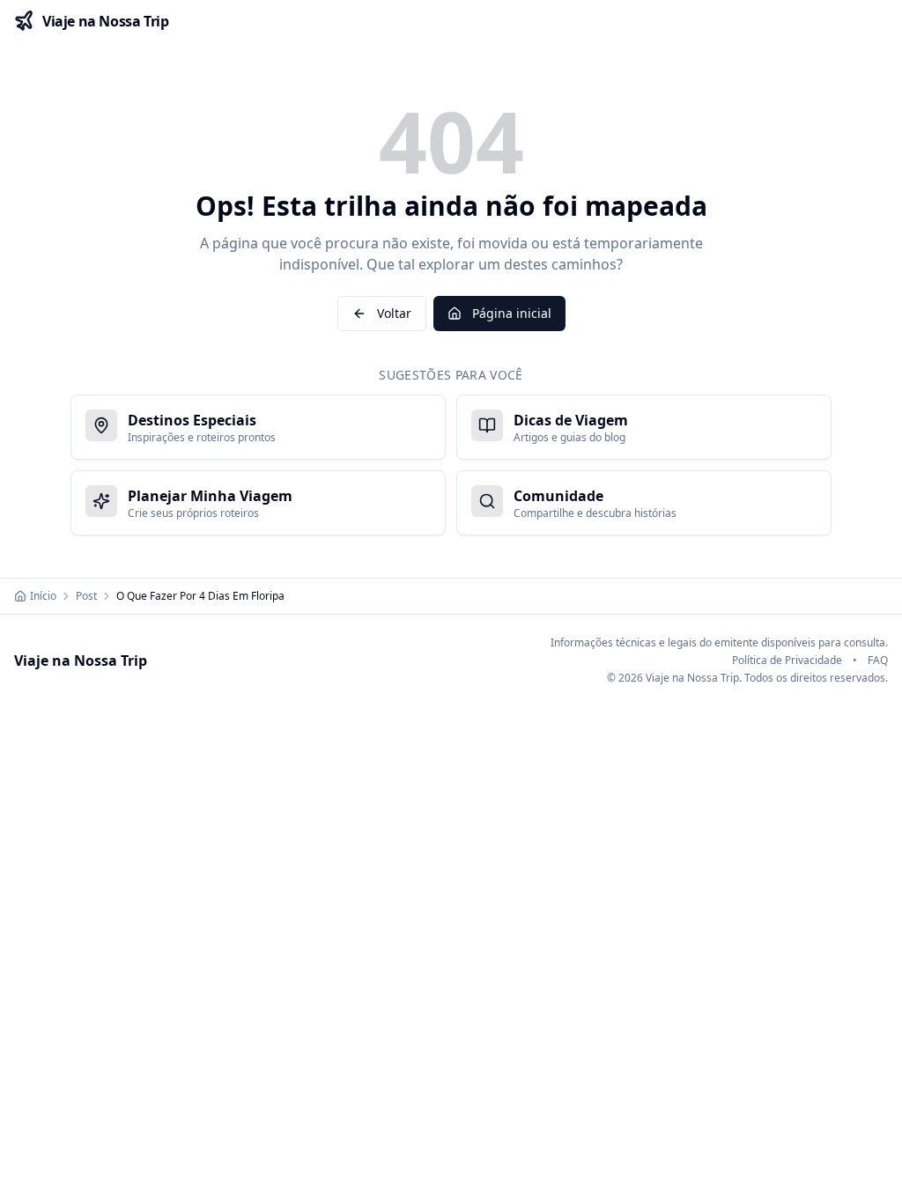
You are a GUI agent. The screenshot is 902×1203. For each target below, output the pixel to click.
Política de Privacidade (787, 660)
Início (43, 596)
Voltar (394, 313)
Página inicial (511, 313)
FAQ (878, 660)
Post (86, 596)
